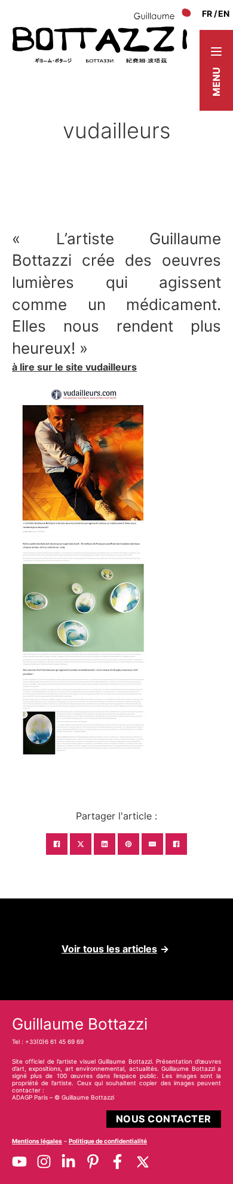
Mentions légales (37, 1140)
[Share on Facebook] (57, 844)
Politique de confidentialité (108, 1140)
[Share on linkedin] (104, 844)
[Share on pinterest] (128, 844)
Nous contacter (163, 1119)
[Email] (152, 844)
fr (207, 13)
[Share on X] (80, 844)
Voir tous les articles (109, 949)
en (223, 13)
